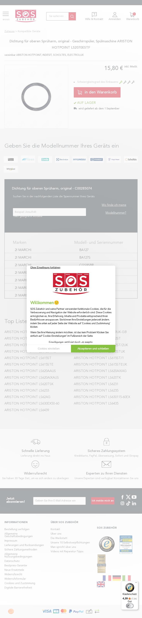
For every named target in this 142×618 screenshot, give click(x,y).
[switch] (129, 606)
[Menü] (136, 583)
